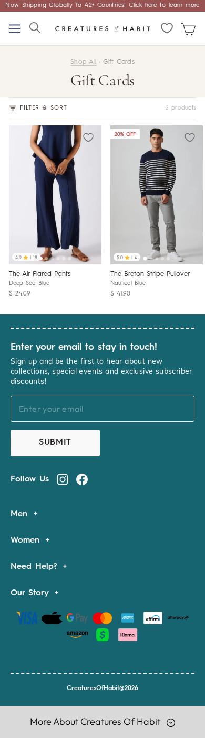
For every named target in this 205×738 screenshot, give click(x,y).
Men (21, 514)
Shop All (83, 61)
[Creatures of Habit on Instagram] (62, 479)
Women (27, 540)
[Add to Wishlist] (89, 137)
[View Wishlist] (167, 28)
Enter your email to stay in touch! (84, 347)
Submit (55, 442)
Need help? (35, 567)
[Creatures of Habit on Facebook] (82, 479)
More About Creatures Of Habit (96, 721)
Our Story (31, 593)
